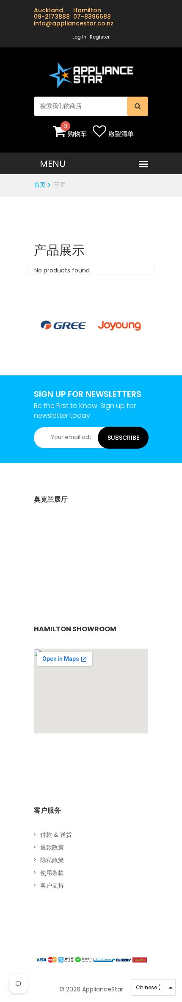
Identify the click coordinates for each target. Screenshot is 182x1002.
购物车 (77, 133)
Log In (79, 36)
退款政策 (52, 847)
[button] (154, 987)
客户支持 (52, 885)
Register (100, 36)
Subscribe (123, 437)
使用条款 (52, 873)
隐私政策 (52, 860)
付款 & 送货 (56, 834)
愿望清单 (121, 133)
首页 (40, 184)
